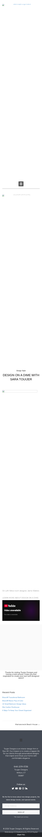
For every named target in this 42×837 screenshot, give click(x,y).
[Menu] (21, 183)
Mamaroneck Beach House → (27, 724)
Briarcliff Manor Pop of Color (12, 701)
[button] (21, 812)
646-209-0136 (21, 766)
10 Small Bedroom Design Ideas (14, 704)
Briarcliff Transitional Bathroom (13, 697)
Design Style (21, 371)
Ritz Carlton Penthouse (10, 707)
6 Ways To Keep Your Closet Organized (16, 710)
